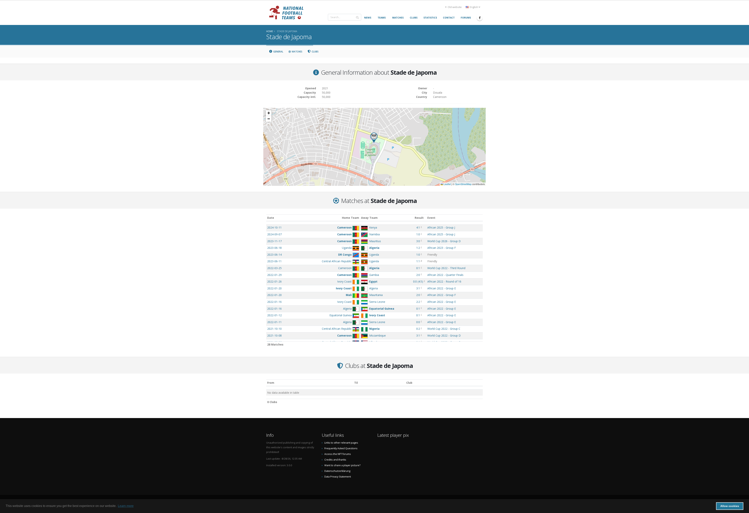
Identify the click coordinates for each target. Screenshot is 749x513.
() (418, 281)
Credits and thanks (335, 459)
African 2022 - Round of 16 (444, 281)
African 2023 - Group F (441, 248)
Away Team (369, 218)
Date (270, 218)
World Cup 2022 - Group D (444, 335)
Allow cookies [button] (729, 506)
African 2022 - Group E (441, 288)
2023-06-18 (274, 248)
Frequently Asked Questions (341, 448)
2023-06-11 (274, 261)
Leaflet (447, 184)
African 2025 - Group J (441, 227)
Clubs (315, 51)
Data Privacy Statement (337, 476)
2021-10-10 (274, 328)
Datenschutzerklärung (337, 471)
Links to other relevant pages (341, 442)
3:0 (418, 241)
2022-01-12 (274, 315)
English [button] (474, 7)
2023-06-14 (274, 254)
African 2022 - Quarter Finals (445, 275)
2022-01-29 (274, 275)
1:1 (418, 261)
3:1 (418, 288)
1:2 (418, 248)
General (278, 51)
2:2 (418, 302)
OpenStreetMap (463, 184)
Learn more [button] (126, 506)
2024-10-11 (274, 227)
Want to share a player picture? (342, 465)
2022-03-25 (274, 268)
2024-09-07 (274, 234)
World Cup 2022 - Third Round (446, 268)
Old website (454, 7)
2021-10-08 (274, 335)
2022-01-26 (274, 281)
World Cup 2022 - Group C (443, 328)
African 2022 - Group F (441, 295)
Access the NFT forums (337, 454)
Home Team (350, 218)
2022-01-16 (274, 302)
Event (431, 218)
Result (419, 218)
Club (409, 383)
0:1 (418, 268)
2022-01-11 (274, 322)
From (270, 383)
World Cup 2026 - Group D (444, 241)
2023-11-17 (274, 241)
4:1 (418, 227)
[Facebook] (480, 18)
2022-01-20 (274, 288)
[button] (374, 137)
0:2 (418, 328)
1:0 (418, 234)
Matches (296, 51)
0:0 (418, 322)
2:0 (418, 275)
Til (356, 383)
